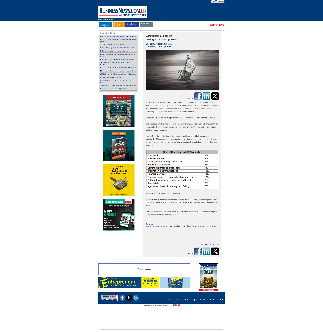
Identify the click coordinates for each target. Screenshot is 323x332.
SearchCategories (104, 25)
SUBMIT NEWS (216, 25)
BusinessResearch (118, 25)
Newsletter (145, 24)
